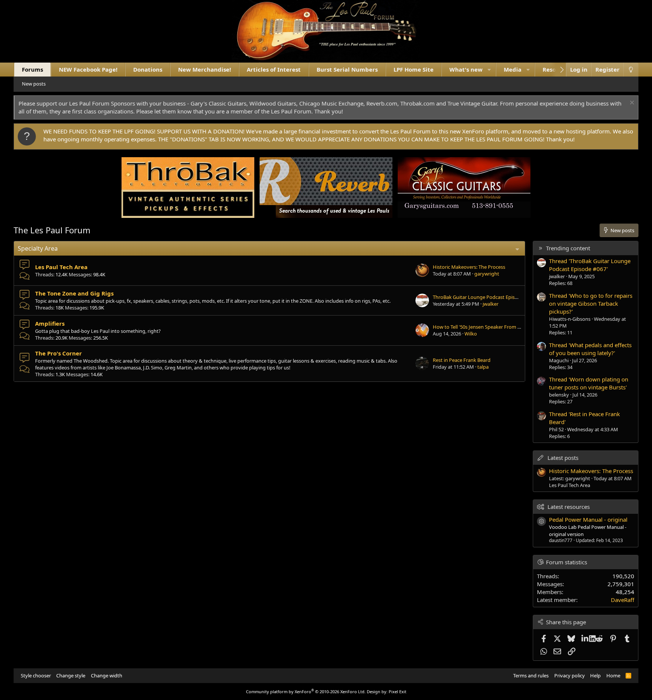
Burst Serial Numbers (347, 69)
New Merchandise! (204, 69)
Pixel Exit (397, 691)
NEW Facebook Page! (88, 69)
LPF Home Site (414, 69)
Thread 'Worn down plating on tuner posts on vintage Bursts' (588, 383)
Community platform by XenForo (306, 691)
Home (613, 675)
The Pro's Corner (58, 353)
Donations (147, 69)
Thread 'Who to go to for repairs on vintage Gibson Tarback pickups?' (590, 303)
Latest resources (568, 506)
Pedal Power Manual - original (588, 519)
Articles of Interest (274, 69)
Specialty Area (38, 248)
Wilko (470, 333)
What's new (466, 69)
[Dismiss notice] (631, 103)
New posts (34, 83)
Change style (70, 675)
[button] (489, 70)
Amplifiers (50, 323)
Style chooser (36, 675)
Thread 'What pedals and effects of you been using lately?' (590, 349)
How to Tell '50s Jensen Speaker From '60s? (480, 326)
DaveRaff (622, 600)
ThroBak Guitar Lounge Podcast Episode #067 (484, 297)
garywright (486, 273)
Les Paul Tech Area (61, 267)
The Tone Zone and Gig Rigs (74, 293)
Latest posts (562, 457)
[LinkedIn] (585, 638)
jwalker (490, 303)
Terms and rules (531, 675)
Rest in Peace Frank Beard (462, 360)
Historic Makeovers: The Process (469, 266)
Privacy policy (569, 675)
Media (512, 69)
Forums (32, 69)
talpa (483, 366)
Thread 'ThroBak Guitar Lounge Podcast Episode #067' (589, 265)
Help (595, 675)
